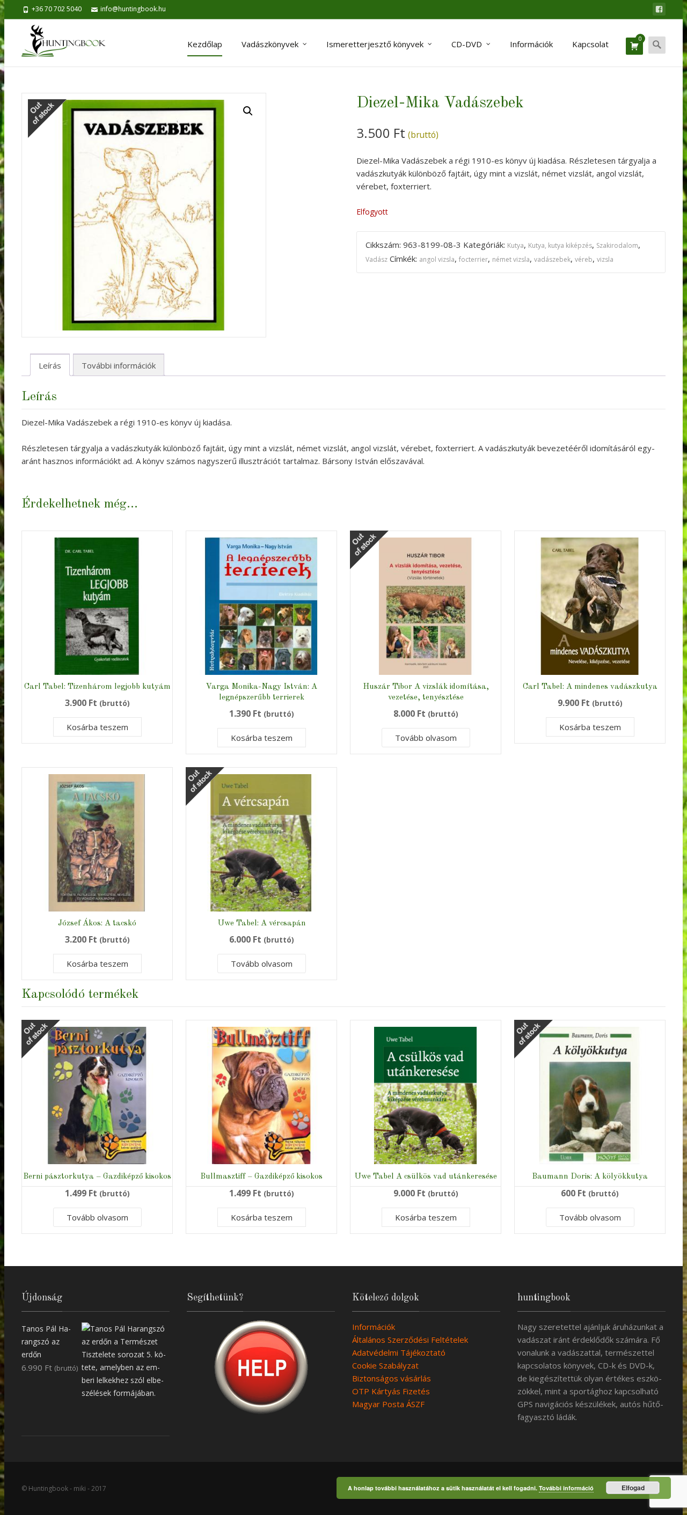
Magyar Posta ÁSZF (388, 1404)
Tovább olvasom (426, 737)
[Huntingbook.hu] (68, 43)
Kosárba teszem (97, 727)
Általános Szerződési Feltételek (410, 1339)
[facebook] (659, 9)
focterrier (473, 259)
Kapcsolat (590, 44)
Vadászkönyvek (270, 44)
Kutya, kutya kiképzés (560, 245)
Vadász (377, 259)
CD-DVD (466, 44)
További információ (566, 1488)
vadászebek (552, 259)
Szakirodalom (617, 245)
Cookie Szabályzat (385, 1365)
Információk (531, 44)
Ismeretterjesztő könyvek (374, 44)
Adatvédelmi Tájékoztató (398, 1352)
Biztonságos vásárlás (391, 1378)
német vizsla (511, 259)
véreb (584, 259)
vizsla (605, 259)
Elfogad (633, 1487)
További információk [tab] (119, 365)
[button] (248, 111)
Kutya (515, 245)
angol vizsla (437, 259)
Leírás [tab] (50, 365)
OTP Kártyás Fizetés (391, 1391)
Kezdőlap (204, 44)
